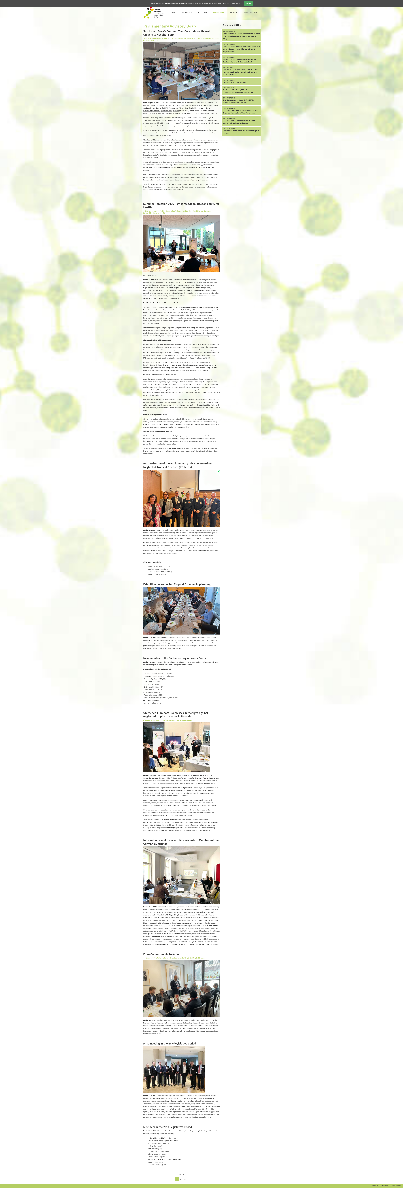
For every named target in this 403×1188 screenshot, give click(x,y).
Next (185, 1179)
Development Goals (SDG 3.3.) (153, 925)
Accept (248, 3)
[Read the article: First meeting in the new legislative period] (174, 1069)
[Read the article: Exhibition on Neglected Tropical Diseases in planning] (181, 610)
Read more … (237, 3)
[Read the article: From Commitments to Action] (181, 988)
